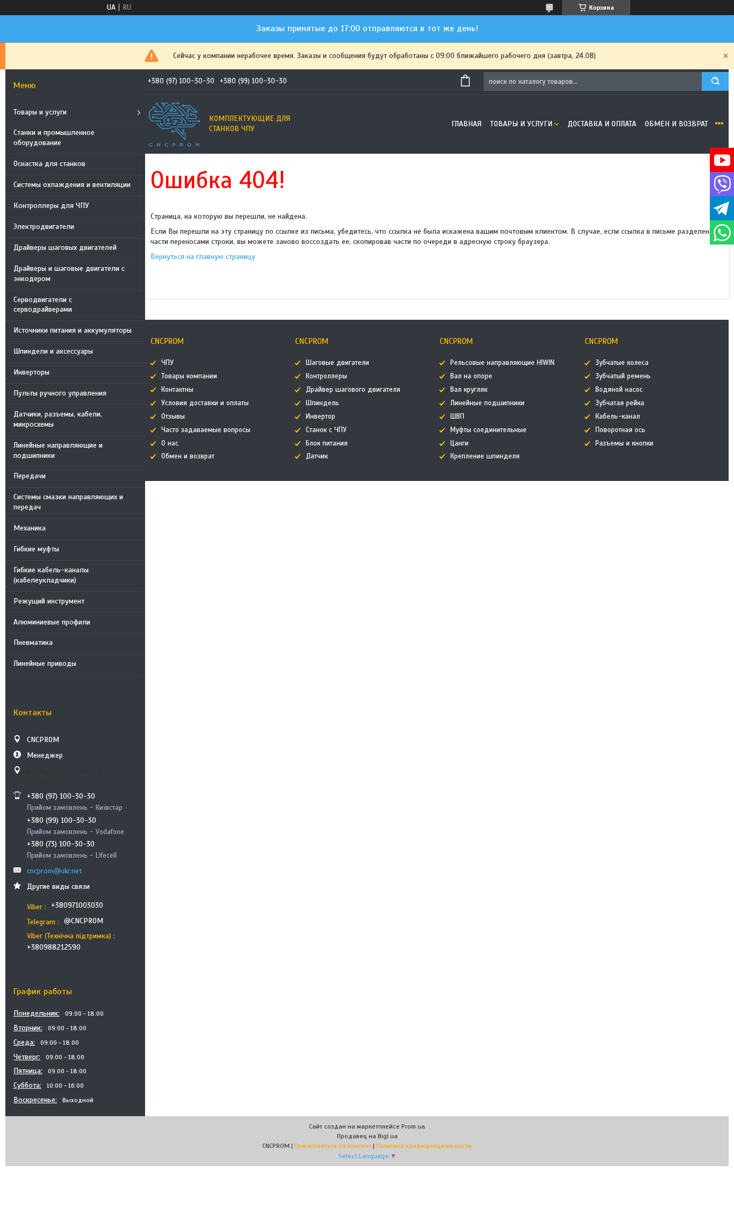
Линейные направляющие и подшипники (58, 450)
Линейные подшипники (487, 403)
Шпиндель (322, 403)
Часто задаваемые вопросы (205, 430)
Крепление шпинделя (485, 456)
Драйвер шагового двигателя (353, 389)
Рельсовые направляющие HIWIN (502, 362)
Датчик (317, 456)
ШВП (457, 416)
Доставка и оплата (601, 123)
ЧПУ (167, 362)
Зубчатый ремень (623, 376)
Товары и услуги (40, 112)
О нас (169, 443)
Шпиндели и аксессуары (53, 351)
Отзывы (173, 416)
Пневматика (33, 642)
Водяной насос (619, 389)
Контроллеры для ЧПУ (51, 205)
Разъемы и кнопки (624, 443)
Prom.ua (413, 1126)
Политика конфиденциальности (424, 1146)
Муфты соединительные (488, 430)
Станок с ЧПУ (326, 430)
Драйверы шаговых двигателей (65, 247)
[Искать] (715, 81)
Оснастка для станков (49, 163)
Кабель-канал (617, 416)
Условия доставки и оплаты (205, 403)
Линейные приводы (44, 663)
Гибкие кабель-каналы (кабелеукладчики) (51, 575)
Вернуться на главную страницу (202, 256)
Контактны (177, 389)
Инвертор (320, 416)
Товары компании (189, 376)
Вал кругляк (468, 389)
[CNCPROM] (175, 124)
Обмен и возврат (676, 123)
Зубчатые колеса (622, 362)
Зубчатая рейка (619, 403)
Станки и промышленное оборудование (54, 137)
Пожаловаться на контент (332, 1146)
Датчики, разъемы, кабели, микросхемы (57, 419)
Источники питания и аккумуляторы (72, 330)
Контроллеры (326, 376)
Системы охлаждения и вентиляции (72, 184)
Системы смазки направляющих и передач (68, 502)
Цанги (459, 443)
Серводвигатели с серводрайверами (42, 304)
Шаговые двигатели (337, 362)
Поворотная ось (620, 430)
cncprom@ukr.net (54, 870)
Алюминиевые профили (51, 622)
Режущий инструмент (48, 601)
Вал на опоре (471, 376)
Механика (29, 528)
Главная (466, 123)
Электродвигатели (43, 226)
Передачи (29, 475)
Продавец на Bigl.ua (367, 1136)
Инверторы (31, 372)
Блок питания (327, 443)
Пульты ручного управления (59, 393)
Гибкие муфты (36, 549)
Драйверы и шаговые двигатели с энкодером (69, 273)
